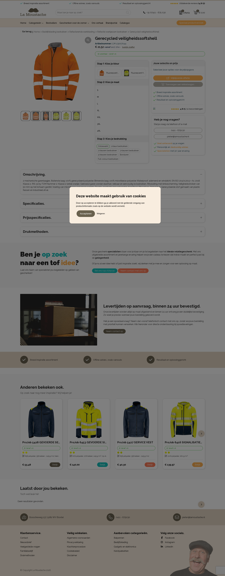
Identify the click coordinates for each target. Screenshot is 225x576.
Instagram (169, 542)
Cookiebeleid (73, 551)
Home (37, 32)
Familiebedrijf (26, 551)
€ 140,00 (75, 464)
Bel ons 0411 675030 (105, 270)
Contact (24, 538)
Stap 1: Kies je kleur (108, 63)
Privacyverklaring (75, 542)
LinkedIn (168, 546)
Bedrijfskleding (121, 542)
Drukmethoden (27, 555)
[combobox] (90, 12)
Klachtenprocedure (76, 546)
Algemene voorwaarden (78, 538)
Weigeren (101, 213)
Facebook (169, 538)
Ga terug (27, 31)
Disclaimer (72, 555)
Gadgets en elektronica (125, 546)
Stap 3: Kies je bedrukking (112, 138)
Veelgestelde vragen (30, 546)
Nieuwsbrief (26, 542)
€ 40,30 (121, 464)
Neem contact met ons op (133, 270)
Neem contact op (114, 331)
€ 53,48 (26, 464)
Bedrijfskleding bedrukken (54, 32)
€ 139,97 (169, 464)
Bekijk (55, 464)
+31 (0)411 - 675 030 (156, 12)
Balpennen (119, 538)
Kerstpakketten (121, 551)
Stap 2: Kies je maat (108, 82)
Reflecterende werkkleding (82, 32)
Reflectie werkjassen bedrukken (112, 32)
